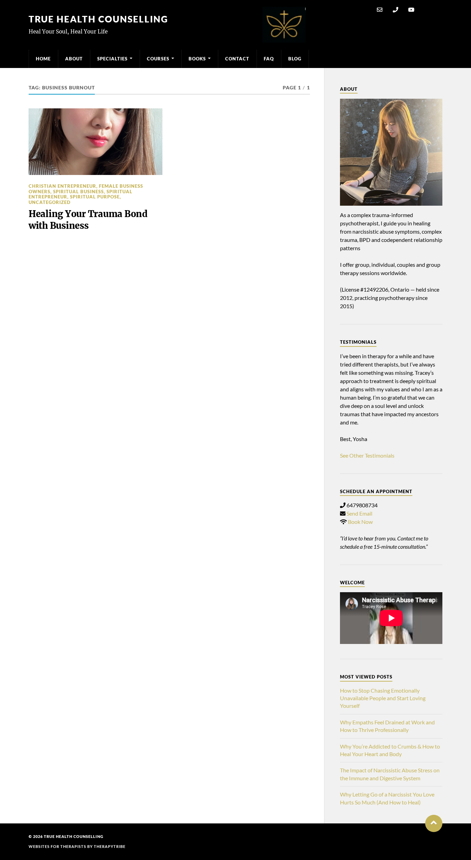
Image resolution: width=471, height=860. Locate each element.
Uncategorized (50, 202)
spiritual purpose (95, 196)
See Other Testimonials (367, 455)
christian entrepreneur (62, 186)
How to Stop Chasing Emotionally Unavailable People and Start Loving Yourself (382, 698)
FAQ (269, 58)
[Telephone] (395, 9)
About (74, 58)
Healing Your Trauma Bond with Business (88, 219)
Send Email (359, 513)
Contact (237, 58)
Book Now (360, 521)
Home (43, 58)
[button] (433, 823)
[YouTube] (411, 9)
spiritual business (78, 191)
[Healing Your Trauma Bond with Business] (95, 141)
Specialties (112, 58)
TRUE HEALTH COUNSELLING (98, 19)
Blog (294, 58)
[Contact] (379, 9)
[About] (391, 152)
